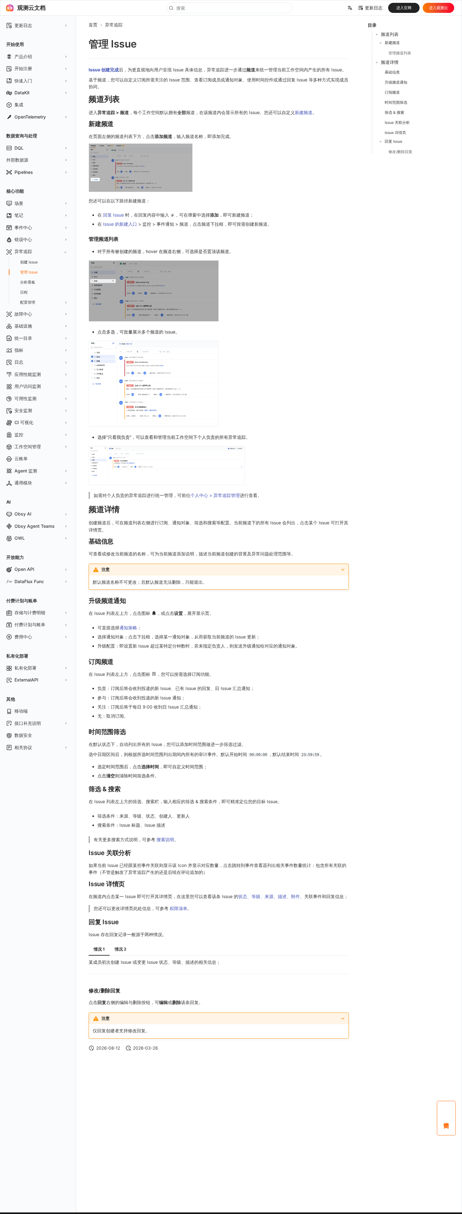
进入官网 (403, 7)
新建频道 (303, 112)
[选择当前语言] (350, 8)
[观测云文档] (9, 8)
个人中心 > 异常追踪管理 (215, 495)
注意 (106, 569)
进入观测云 (438, 7)
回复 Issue (113, 215)
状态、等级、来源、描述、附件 (269, 896)
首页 (93, 24)
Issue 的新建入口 (120, 224)
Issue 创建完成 (104, 69)
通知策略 (128, 627)
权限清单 (178, 908)
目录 (372, 25)
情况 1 (99, 949)
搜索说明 (165, 839)
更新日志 (373, 8)
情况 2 (120, 949)
